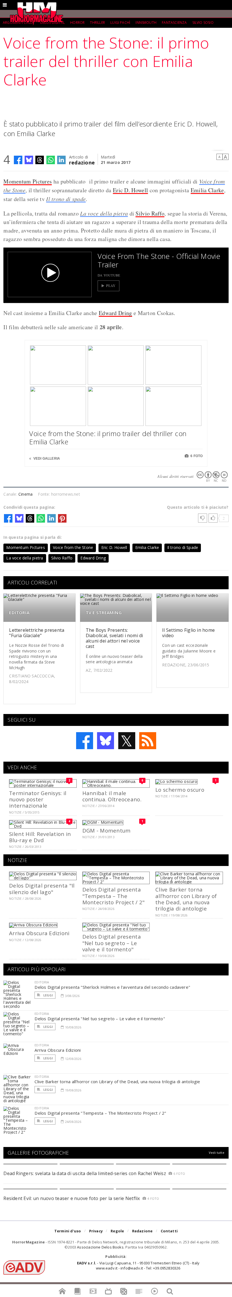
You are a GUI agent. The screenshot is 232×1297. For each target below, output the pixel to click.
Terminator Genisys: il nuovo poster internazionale (37, 799)
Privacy (96, 1230)
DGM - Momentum (106, 830)
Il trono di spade (66, 198)
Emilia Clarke (207, 190)
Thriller (97, 22)
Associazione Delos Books (100, 1247)
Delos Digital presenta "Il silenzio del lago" (41, 888)
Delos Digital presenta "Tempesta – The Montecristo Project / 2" (113, 896)
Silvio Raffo (150, 213)
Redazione (142, 1230)
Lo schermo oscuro (179, 789)
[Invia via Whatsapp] (50, 160)
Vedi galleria (46, 459)
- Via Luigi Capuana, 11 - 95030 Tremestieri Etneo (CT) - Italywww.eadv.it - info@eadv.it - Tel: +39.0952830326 (138, 1265)
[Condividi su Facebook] (18, 160)
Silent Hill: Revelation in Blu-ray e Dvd (40, 837)
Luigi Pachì (120, 22)
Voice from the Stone (73, 547)
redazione (82, 162)
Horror (77, 22)
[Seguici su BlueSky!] (105, 740)
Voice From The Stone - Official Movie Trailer (159, 260)
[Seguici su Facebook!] (84, 740)
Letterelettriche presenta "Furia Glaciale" (36, 633)
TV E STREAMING (104, 613)
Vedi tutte (216, 1152)
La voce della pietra (104, 213)
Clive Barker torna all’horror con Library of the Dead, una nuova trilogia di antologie (186, 899)
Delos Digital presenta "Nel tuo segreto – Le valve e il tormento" (111, 943)
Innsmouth (146, 22)
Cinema (25, 494)
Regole (117, 1230)
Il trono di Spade (182, 547)
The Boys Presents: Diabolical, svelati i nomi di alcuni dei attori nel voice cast (114, 638)
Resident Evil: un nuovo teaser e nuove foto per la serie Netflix (72, 1198)
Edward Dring (115, 313)
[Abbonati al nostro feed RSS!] (147, 740)
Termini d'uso (67, 1230)
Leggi (47, 995)
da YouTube (109, 275)
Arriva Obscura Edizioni (39, 933)
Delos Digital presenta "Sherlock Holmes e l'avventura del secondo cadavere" (112, 987)
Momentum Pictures (27, 181)
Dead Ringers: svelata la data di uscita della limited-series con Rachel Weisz (84, 1173)
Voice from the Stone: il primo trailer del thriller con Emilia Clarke (107, 437)
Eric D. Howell (130, 190)
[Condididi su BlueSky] (29, 160)
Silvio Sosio (203, 22)
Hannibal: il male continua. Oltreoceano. (111, 796)
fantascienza (174, 22)
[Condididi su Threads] (39, 160)
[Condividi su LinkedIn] (61, 160)
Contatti (169, 1230)
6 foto (196, 456)
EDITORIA (19, 613)
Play (110, 285)
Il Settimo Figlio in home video (188, 633)
